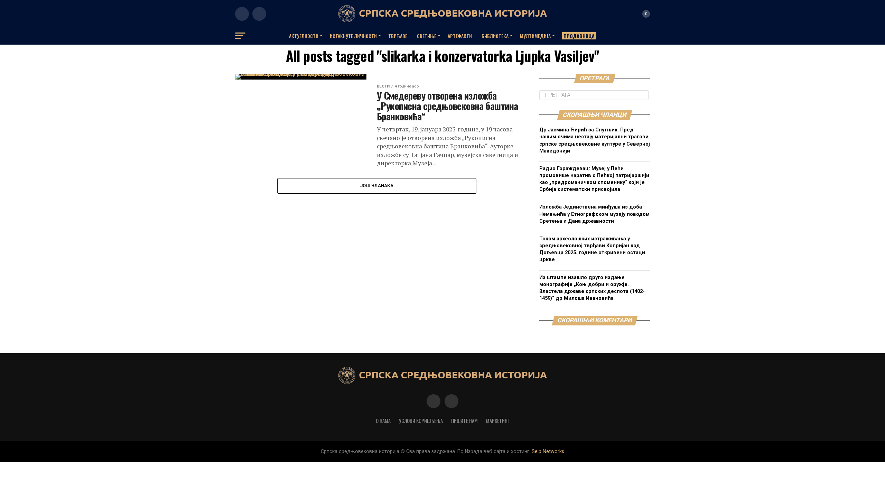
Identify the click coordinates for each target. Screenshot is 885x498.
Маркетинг (498, 420)
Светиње (426, 35)
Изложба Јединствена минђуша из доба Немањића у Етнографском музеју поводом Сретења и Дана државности (594, 214)
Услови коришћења (421, 420)
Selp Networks (548, 451)
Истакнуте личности (353, 35)
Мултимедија (535, 35)
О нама (383, 420)
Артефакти (460, 35)
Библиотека (495, 35)
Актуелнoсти (303, 35)
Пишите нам (464, 420)
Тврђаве (397, 35)
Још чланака (376, 185)
